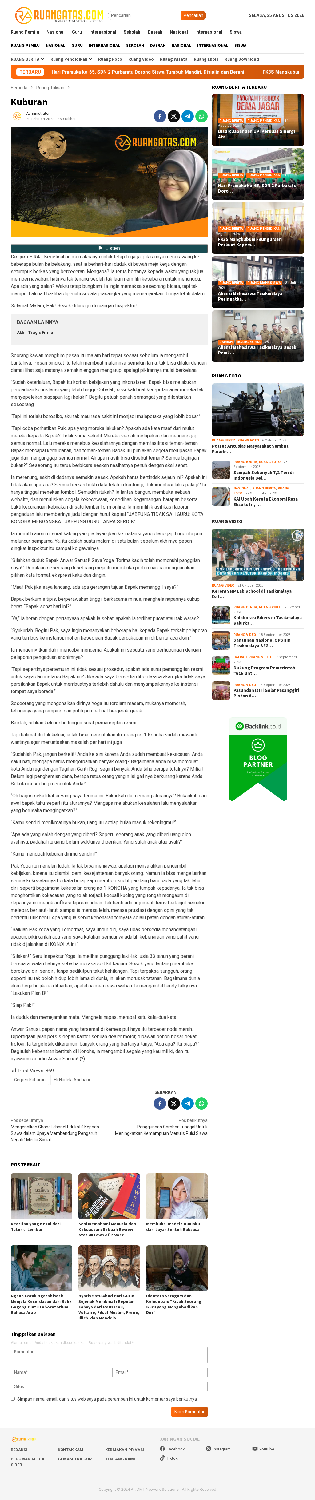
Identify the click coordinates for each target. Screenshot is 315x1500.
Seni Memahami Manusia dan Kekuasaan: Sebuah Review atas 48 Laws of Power (107, 1229)
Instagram (222, 1449)
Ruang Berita (231, 121)
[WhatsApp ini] (201, 116)
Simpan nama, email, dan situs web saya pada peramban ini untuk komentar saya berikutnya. (107, 1399)
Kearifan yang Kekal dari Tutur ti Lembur (36, 1226)
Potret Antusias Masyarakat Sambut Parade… (250, 448)
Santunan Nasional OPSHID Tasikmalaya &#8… (262, 642)
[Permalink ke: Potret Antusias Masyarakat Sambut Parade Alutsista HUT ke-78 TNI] (258, 409)
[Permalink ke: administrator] (17, 115)
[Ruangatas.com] (59, 15)
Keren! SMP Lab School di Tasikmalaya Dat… (252, 594)
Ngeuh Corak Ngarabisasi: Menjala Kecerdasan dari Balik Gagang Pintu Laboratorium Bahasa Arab (41, 1304)
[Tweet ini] (174, 116)
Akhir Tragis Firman (36, 332)
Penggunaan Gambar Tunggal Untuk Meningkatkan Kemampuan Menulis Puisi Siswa (161, 1127)
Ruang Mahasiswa (264, 283)
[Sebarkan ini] (160, 116)
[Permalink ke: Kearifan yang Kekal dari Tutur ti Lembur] (41, 1196)
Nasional (241, 488)
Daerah (226, 342)
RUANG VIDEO (227, 521)
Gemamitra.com (75, 1459)
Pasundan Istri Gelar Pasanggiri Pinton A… (266, 693)
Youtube (266, 1449)
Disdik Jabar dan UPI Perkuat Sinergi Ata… (256, 134)
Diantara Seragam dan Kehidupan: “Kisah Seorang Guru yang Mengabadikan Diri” (173, 1304)
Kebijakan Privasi (124, 1449)
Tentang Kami (120, 1459)
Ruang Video (223, 586)
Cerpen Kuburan (30, 1079)
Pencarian (193, 15)
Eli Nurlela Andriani (72, 1079)
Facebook (176, 1449)
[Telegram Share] (187, 116)
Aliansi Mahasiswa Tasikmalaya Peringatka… (250, 296)
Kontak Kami (71, 1449)
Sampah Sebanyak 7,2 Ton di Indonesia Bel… (263, 475)
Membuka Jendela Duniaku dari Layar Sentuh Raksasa (173, 1226)
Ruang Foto (248, 440)
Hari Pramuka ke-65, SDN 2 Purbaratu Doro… (257, 188)
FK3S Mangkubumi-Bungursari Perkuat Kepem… (250, 242)
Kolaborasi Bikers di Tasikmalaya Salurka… (267, 620)
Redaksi (19, 1449)
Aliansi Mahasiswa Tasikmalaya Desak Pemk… (257, 350)
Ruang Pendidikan (263, 121)
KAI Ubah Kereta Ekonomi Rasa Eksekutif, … (265, 501)
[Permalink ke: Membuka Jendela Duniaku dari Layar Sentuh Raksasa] (177, 1196)
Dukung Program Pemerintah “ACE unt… (264, 670)
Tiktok (172, 1458)
